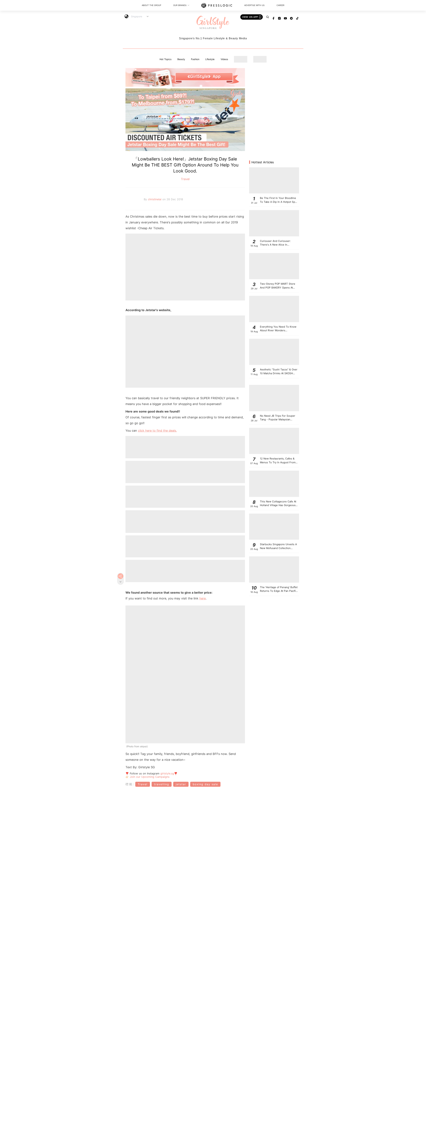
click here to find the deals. (157, 430)
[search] (267, 16)
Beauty (181, 59)
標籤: (129, 784)
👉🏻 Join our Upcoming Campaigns (147, 776)
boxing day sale (205, 784)
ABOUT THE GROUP (151, 5)
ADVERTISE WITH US (254, 5)
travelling (161, 784)
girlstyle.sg (167, 773)
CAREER (280, 5)
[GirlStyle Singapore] (213, 22)
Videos (224, 59)
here (202, 598)
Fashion (195, 59)
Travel (185, 179)
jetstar (181, 784)
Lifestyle (209, 59)
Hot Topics (165, 59)
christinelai (155, 199)
